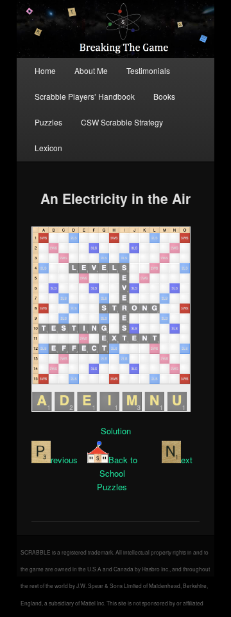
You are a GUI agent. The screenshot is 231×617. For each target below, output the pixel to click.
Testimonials (148, 70)
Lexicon (48, 147)
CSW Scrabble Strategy (122, 121)
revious (64, 460)
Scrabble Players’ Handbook (85, 96)
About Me (91, 70)
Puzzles (48, 121)
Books (164, 96)
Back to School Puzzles (117, 473)
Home (45, 70)
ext (187, 460)
